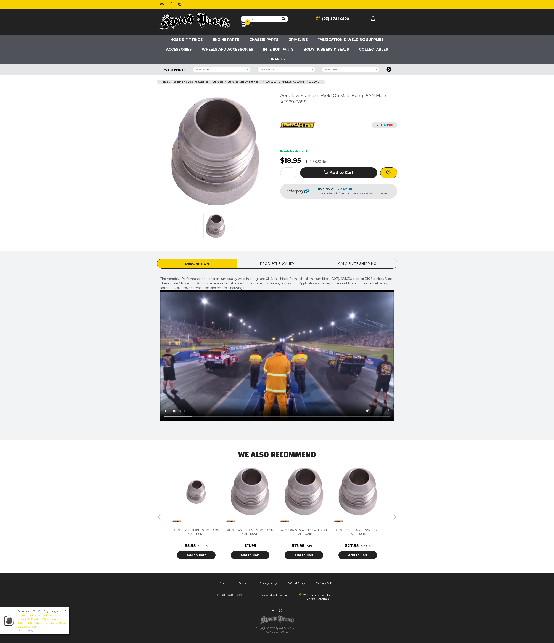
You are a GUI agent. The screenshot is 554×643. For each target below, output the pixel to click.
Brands (277, 59)
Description (197, 263)
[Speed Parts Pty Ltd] (195, 22)
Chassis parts (264, 40)
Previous (159, 517)
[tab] (197, 264)
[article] (196, 517)
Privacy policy (268, 583)
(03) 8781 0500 (335, 19)
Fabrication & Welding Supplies (350, 40)
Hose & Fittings (187, 40)
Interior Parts (278, 49)
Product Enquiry (277, 263)
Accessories (179, 49)
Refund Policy (296, 583)
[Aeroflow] (297, 125)
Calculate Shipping (357, 263)
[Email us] (162, 4)
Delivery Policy (325, 583)
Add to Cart (341, 172)
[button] (388, 172)
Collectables (373, 49)
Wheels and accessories (227, 49)
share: (377, 125)
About (224, 583)
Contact (243, 583)
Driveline (298, 40)
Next (395, 517)
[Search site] (283, 19)
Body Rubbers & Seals (326, 49)
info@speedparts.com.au (272, 594)
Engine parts (226, 40)
